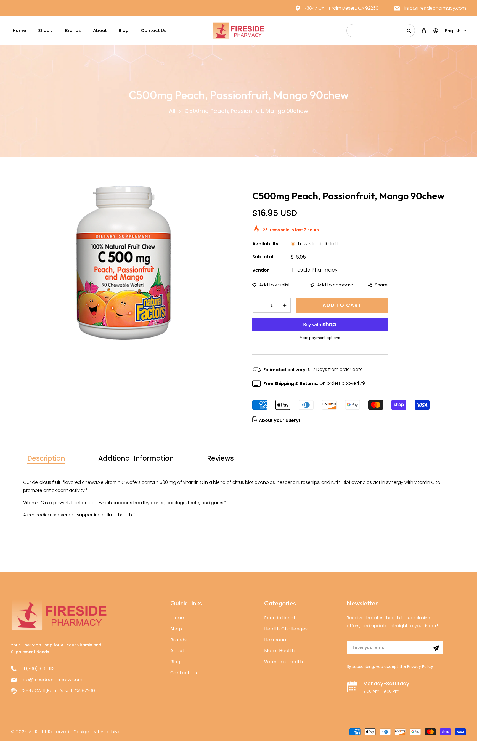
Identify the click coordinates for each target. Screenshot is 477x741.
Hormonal (275, 640)
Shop (176, 629)
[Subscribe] (436, 648)
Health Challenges (286, 629)
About (177, 650)
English (452, 30)
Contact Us (183, 673)
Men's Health (279, 650)
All (172, 111)
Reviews (220, 458)
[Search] (408, 30)
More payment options (320, 337)
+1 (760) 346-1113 (38, 668)
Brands (178, 640)
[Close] (84, 704)
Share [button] (381, 285)
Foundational (279, 618)
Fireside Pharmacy (315, 269)
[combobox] (380, 30)
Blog (175, 661)
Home (177, 618)
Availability (265, 244)
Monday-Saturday (386, 683)
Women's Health (283, 661)
